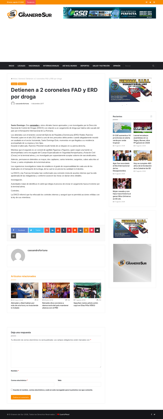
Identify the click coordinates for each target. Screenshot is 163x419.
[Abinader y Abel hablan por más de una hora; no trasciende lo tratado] (24, 290)
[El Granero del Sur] (29, 14)
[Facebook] (151, 414)
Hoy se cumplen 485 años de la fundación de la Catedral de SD (143, 165)
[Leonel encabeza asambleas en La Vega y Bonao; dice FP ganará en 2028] (143, 127)
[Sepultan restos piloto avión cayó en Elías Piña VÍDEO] (87, 290)
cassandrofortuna (22, 104)
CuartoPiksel (64, 414)
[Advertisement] (81, 43)
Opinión (116, 66)
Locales (21, 66)
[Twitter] (154, 414)
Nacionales (34, 66)
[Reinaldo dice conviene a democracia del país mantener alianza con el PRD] (56, 290)
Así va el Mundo (70, 66)
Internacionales (51, 66)
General (21, 79)
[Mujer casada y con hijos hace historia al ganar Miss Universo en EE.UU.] (122, 183)
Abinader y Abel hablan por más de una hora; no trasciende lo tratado (24, 305)
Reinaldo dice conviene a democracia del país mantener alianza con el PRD (55, 305)
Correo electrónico (19, 380)
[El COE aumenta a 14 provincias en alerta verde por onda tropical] (122, 127)
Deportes (84, 66)
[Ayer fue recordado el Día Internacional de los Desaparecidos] (122, 155)
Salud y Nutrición (101, 66)
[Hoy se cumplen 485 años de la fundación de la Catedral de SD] (143, 155)
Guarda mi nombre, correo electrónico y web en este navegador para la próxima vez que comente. (53, 390)
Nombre (15, 371)
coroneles (34, 125)
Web (59, 380)
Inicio (11, 66)
